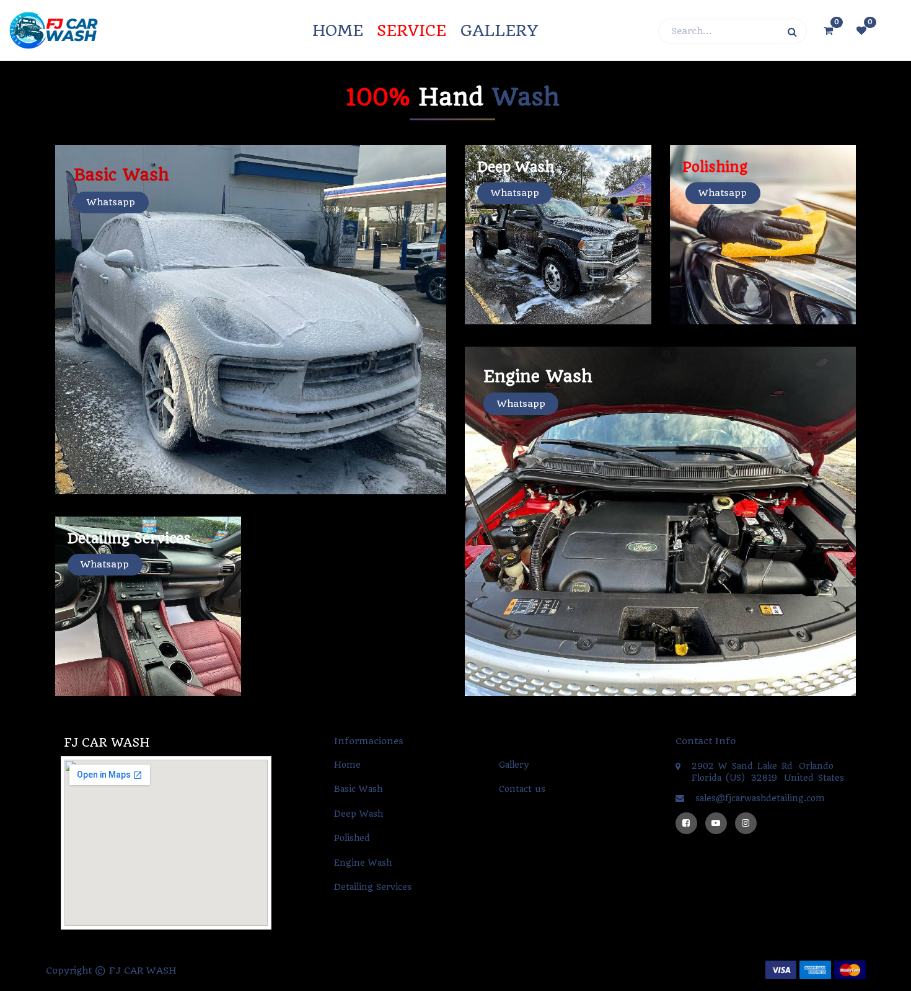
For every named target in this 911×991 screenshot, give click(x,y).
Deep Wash (358, 814)
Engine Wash (363, 863)
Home (347, 765)
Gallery (514, 765)
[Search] (792, 31)
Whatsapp (111, 202)
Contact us (522, 789)
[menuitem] (338, 30)
